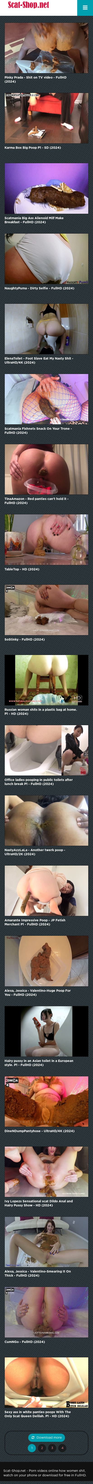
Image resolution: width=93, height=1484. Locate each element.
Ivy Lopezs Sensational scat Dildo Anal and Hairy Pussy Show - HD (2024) (39, 1203)
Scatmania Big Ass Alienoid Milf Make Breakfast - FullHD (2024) (34, 220)
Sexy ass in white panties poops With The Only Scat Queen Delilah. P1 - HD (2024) (38, 1414)
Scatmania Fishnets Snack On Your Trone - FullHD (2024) (38, 430)
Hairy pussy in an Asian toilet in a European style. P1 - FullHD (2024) (39, 1063)
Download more (49, 1437)
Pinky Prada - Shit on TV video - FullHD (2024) (36, 79)
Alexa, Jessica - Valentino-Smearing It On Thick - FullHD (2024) (38, 1273)
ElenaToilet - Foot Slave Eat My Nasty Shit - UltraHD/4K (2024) (39, 360)
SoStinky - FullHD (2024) (25, 639)
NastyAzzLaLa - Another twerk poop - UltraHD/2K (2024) (35, 852)
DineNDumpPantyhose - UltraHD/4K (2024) (39, 1131)
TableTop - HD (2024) (22, 569)
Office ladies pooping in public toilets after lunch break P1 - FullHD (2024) (39, 782)
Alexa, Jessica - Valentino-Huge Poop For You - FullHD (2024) (38, 992)
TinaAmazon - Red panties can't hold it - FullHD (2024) (37, 501)
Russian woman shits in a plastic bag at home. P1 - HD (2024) (41, 711)
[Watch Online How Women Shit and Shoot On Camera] (28, 8)
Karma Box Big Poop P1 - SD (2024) (33, 147)
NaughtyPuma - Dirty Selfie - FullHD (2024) (39, 288)
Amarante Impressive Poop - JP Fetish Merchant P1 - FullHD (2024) (35, 922)
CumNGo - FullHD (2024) (25, 1342)
